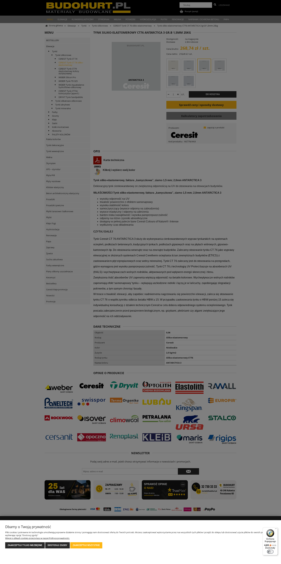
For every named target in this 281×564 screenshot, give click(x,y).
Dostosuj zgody (57, 545)
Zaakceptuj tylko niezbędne (25, 545)
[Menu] (276, 529)
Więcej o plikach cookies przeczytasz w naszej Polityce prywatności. (37, 538)
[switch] (270, 552)
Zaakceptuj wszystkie (86, 545)
